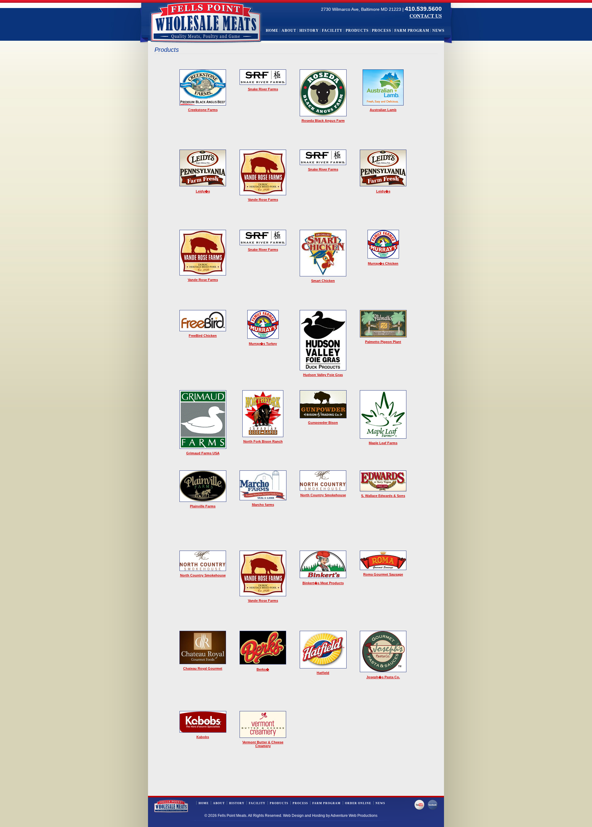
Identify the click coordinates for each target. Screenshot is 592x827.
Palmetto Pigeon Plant (383, 342)
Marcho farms (263, 505)
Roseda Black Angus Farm (323, 120)
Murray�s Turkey (263, 343)
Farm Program (411, 30)
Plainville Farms (203, 506)
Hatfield (323, 673)
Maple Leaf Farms (383, 443)
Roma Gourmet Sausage (383, 574)
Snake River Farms (263, 89)
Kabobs (202, 737)
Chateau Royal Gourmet (202, 668)
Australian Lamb (383, 110)
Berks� (263, 669)
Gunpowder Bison (323, 422)
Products (357, 30)
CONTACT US (425, 15)
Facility (332, 30)
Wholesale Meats (205, 22)
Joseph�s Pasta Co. (383, 677)
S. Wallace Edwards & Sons (383, 496)
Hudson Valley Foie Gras (323, 375)
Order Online (358, 803)
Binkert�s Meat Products (323, 583)
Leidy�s (203, 191)
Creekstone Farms (203, 110)
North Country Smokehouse (323, 495)
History (309, 30)
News (438, 30)
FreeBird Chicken (203, 335)
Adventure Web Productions (354, 815)
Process (381, 30)
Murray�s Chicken (383, 263)
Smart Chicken (323, 281)
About (289, 30)
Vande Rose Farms (263, 199)
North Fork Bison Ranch (263, 441)
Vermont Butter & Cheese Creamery (262, 744)
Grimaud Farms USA (203, 453)
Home (272, 30)
